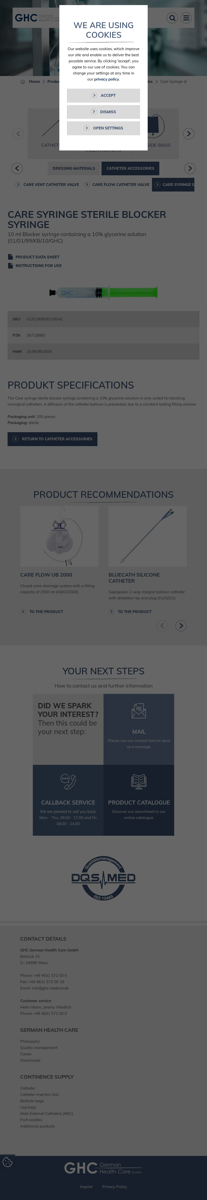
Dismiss (107, 111)
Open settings (107, 128)
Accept (108, 95)
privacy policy (106, 79)
